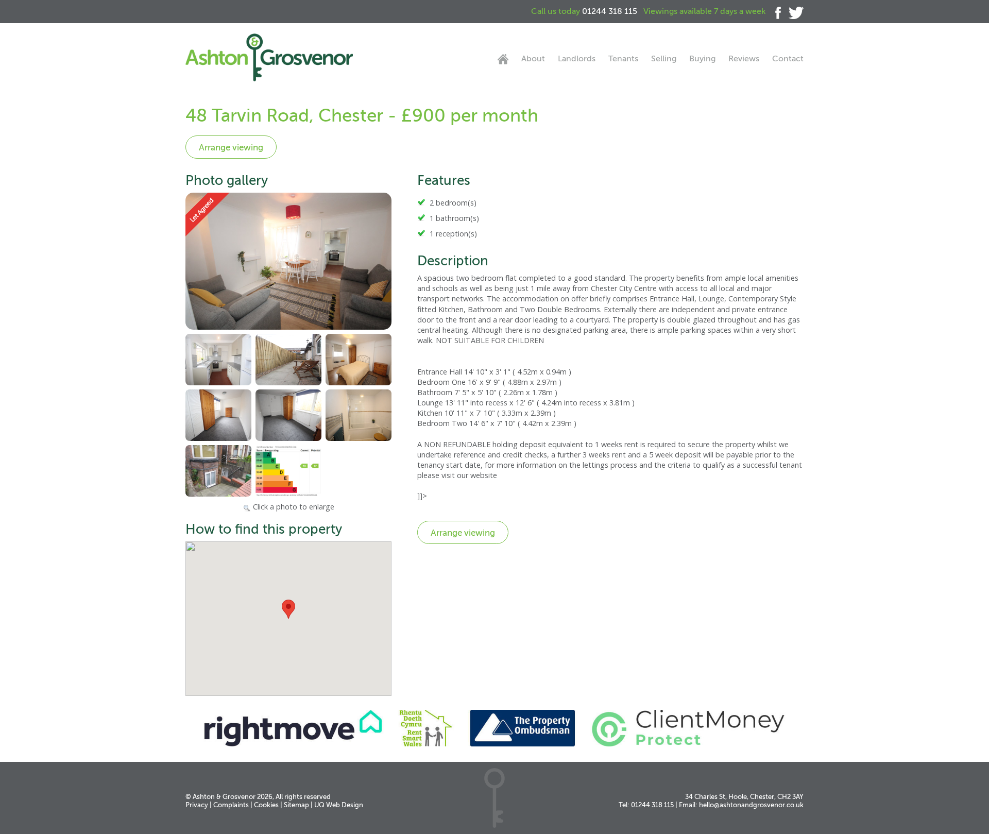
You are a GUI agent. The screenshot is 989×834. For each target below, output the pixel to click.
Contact (788, 58)
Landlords (576, 58)
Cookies (266, 805)
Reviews (743, 58)
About (533, 58)
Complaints (231, 805)
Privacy (196, 805)
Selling (663, 58)
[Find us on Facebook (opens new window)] (774, 11)
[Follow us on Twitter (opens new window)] (792, 11)
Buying (702, 58)
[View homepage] (503, 59)
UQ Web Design (338, 805)
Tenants (623, 58)
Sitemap (296, 805)
